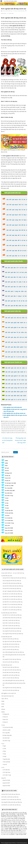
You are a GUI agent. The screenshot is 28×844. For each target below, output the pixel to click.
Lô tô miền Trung (9, 523)
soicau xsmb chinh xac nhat (16, 820)
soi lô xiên (10, 833)
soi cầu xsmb (11, 828)
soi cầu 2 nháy (11, 822)
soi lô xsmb (20, 833)
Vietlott (7, 470)
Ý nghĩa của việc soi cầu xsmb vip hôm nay (16, 432)
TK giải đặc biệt (9, 510)
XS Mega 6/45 (8, 473)
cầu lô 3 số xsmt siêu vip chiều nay (11, 649)
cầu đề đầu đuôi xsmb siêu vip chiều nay (12, 617)
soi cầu (3, 821)
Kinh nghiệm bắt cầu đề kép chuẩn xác (14, 413)
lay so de (7, 816)
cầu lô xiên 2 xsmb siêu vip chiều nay (11, 620)
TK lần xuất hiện (9, 513)
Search (15, 452)
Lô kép (6, 503)
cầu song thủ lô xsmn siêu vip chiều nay (12, 687)
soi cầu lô (10, 823)
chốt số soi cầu (10, 812)
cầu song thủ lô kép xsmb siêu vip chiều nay (13, 633)
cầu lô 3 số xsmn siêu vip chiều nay (11, 677)
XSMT (6, 465)
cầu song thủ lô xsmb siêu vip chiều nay (12, 631)
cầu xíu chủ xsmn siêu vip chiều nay (11, 690)
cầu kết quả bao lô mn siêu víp (16, 332)
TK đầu (6, 505)
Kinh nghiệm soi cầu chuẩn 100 (10, 421)
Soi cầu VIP (10, 827)
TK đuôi (7, 508)
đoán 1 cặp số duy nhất (18, 834)
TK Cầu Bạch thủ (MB (8, 727)
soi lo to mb (19, 832)
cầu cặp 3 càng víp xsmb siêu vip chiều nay (12, 591)
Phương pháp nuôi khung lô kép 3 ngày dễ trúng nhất (20, 440)
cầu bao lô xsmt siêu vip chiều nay (10, 638)
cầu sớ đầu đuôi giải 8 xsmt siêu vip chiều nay (13, 652)
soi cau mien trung (15, 818)
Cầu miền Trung (9, 495)
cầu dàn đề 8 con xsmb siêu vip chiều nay (12, 599)
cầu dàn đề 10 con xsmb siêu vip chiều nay (12, 601)
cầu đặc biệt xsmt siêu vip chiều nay (11, 644)
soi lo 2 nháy (10, 832)
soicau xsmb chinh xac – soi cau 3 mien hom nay (12, 573)
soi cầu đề (17, 830)
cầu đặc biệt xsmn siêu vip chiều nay (11, 672)
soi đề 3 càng (8, 834)
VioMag (5, 842)
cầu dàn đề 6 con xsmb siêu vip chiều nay (12, 596)
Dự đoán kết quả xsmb (6, 575)
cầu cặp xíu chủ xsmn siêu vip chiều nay (12, 670)
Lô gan (6, 498)
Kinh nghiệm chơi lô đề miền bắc (13, 407)
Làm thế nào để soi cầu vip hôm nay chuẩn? (14, 428)
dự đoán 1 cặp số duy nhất (18, 814)
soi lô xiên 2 (15, 833)
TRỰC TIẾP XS (4, 698)
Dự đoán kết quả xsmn (6, 665)
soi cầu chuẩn (20, 822)
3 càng (3, 812)
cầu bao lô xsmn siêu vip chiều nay (11, 667)
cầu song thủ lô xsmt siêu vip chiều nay (12, 659)
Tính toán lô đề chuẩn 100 (7, 696)
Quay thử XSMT (9, 530)
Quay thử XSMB (9, 528)
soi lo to (15, 832)
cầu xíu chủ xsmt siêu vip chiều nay (11, 662)
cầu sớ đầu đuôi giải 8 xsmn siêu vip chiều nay (13, 680)
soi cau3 (19, 816)
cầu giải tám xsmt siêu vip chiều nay (11, 646)
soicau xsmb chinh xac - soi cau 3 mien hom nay (13, 11)
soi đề (4, 834)
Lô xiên (7, 500)
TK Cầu (3, 725)
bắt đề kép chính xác (12, 423)
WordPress (24, 842)
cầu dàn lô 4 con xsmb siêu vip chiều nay (12, 607)
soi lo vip (6, 833)
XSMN (6, 463)
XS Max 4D (7, 475)
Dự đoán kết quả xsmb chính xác (9, 612)
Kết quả (7, 468)
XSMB (6, 460)
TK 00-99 (7, 515)
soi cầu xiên (18, 827)
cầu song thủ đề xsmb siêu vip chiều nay (12, 628)
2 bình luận (10, 13)
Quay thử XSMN (9, 533)
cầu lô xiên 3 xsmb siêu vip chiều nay (11, 623)
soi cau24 (6, 818)
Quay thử (7, 525)
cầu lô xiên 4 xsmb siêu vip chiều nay (11, 625)
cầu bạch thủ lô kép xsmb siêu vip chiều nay (13, 586)
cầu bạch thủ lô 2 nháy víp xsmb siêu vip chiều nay (14, 578)
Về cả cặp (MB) (8, 488)
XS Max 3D (7, 480)
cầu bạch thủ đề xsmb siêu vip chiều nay (12, 583)
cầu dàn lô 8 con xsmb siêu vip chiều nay (12, 615)
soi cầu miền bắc (17, 825)
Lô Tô (2, 767)
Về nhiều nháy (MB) (10, 490)
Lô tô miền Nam (9, 520)
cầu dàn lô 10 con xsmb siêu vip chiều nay (12, 604)
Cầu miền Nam (8, 493)
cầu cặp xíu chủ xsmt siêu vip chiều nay (12, 641)
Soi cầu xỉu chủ (8, 830)
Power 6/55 (8, 478)
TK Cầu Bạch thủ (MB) (10, 483)
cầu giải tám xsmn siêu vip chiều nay (11, 675)
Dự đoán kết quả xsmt (6, 636)
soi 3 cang (13, 817)
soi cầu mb (20, 823)
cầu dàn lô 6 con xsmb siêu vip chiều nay (12, 609)
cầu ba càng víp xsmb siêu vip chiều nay (12, 580)
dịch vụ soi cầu (19, 812)
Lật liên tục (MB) (9, 485)
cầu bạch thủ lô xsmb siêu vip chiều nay (12, 588)
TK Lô (2, 743)
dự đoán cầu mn (6, 815)
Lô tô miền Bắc (8, 518)
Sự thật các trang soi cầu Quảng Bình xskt (7, 440)
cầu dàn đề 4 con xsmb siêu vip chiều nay (12, 593)
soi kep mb (5, 832)
